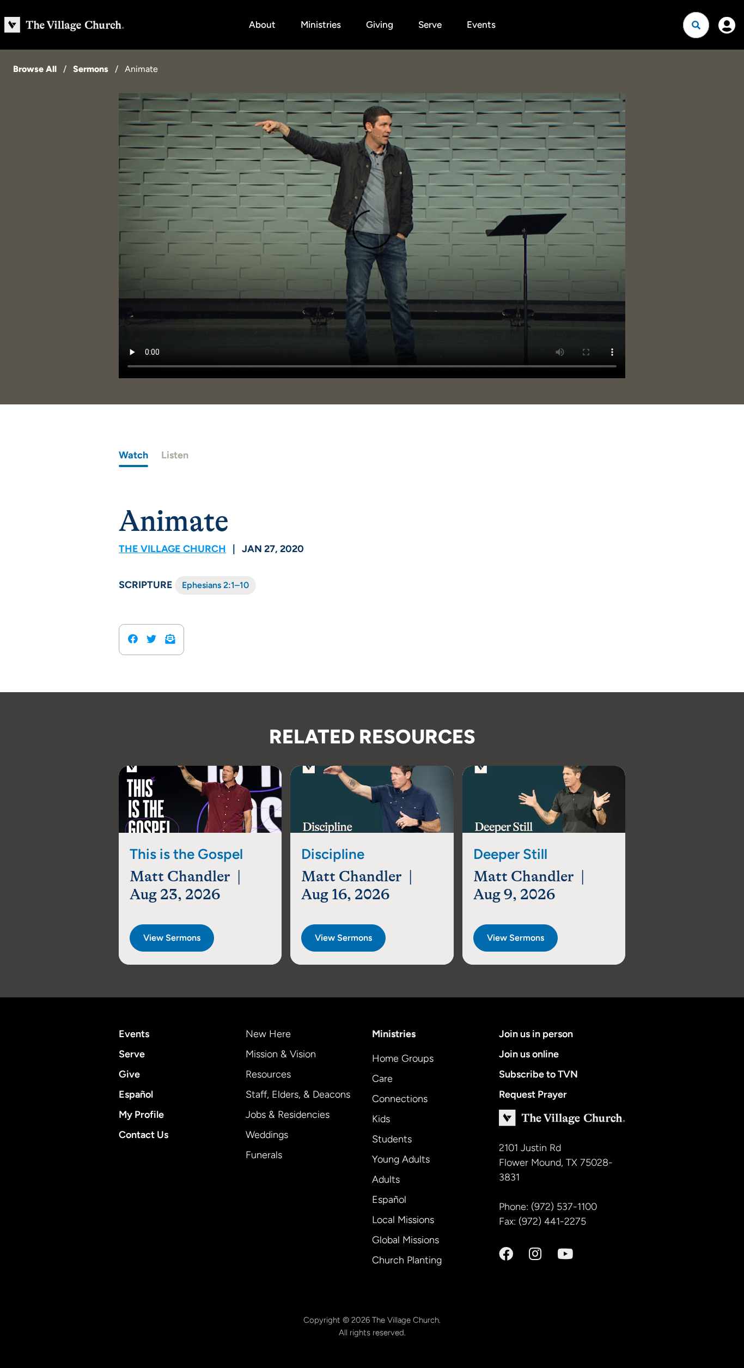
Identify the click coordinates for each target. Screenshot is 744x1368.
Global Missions (405, 1240)
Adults (386, 1179)
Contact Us (143, 1135)
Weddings (267, 1135)
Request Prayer (533, 1094)
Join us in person (536, 1034)
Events (481, 24)
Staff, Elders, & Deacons (298, 1094)
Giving (379, 24)
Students (392, 1139)
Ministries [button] (321, 24)
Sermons (90, 69)
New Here (268, 1034)
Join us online (529, 1054)
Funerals (264, 1155)
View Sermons (171, 938)
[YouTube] (565, 1254)
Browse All (35, 69)
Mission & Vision (281, 1054)
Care (382, 1079)
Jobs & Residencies (288, 1115)
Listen (174, 455)
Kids (381, 1119)
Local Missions (403, 1220)
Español (136, 1094)
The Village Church (172, 549)
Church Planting (407, 1260)
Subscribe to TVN (538, 1074)
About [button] (262, 24)
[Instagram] (535, 1254)
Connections (400, 1099)
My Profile (141, 1115)
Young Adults (401, 1159)
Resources (268, 1074)
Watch (133, 455)
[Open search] (696, 25)
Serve (430, 24)
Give (129, 1074)
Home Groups (403, 1058)
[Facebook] (506, 1254)
